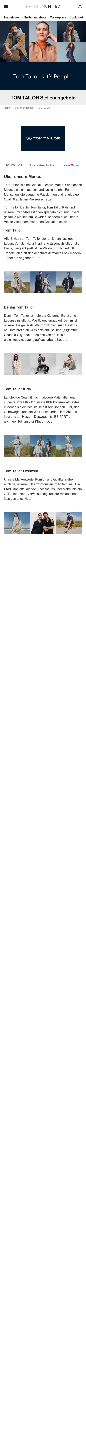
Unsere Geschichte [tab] (41, 165)
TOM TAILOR (44, 107)
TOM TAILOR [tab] (14, 165)
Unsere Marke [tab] (70, 165)
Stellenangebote (24, 107)
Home (7, 107)
